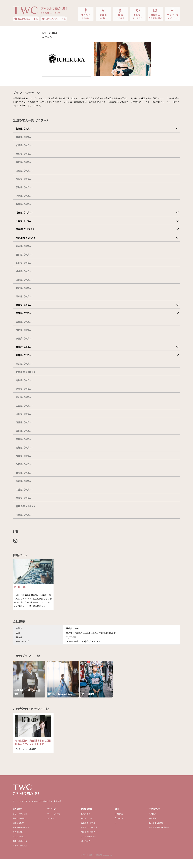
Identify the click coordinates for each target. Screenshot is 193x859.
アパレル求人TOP (20, 801)
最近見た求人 (18, 832)
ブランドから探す (20, 813)
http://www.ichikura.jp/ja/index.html (83, 641)
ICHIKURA (19, 587)
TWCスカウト (86, 813)
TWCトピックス (87, 818)
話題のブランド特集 (89, 827)
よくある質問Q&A (88, 836)
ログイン (50, 818)
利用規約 (152, 813)
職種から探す (18, 822)
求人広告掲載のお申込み (159, 827)
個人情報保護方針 (156, 822)
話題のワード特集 (88, 822)
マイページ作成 (53, 813)
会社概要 (152, 818)
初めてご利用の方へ (89, 832)
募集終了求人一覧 (20, 845)
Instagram (119, 813)
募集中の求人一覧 (20, 841)
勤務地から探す (19, 818)
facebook (119, 818)
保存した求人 (18, 836)
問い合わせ (85, 841)
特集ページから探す (21, 827)
